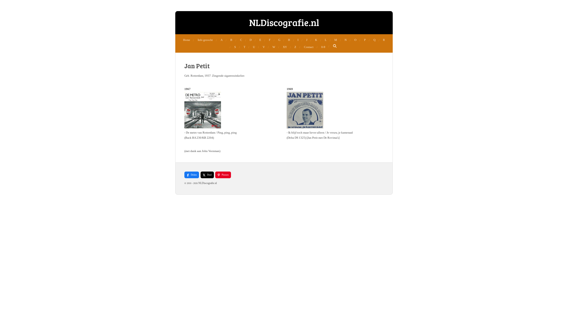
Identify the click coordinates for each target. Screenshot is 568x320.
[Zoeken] (335, 46)
